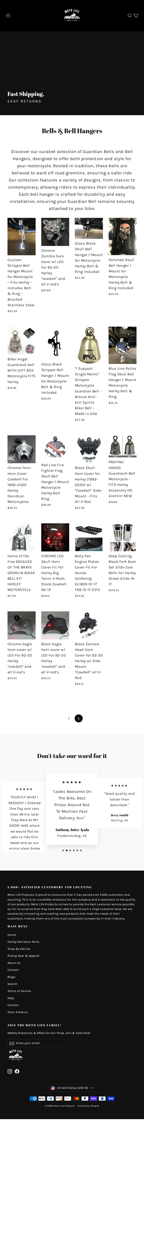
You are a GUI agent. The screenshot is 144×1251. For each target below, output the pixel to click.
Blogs (11, 977)
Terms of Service (19, 991)
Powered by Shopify (88, 1106)
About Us (14, 963)
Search (13, 984)
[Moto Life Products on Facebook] (17, 1071)
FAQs (11, 998)
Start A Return (18, 1012)
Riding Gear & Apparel (23, 955)
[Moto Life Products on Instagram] (10, 1071)
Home (12, 935)
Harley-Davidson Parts (23, 941)
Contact (13, 970)
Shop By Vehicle (19, 949)
